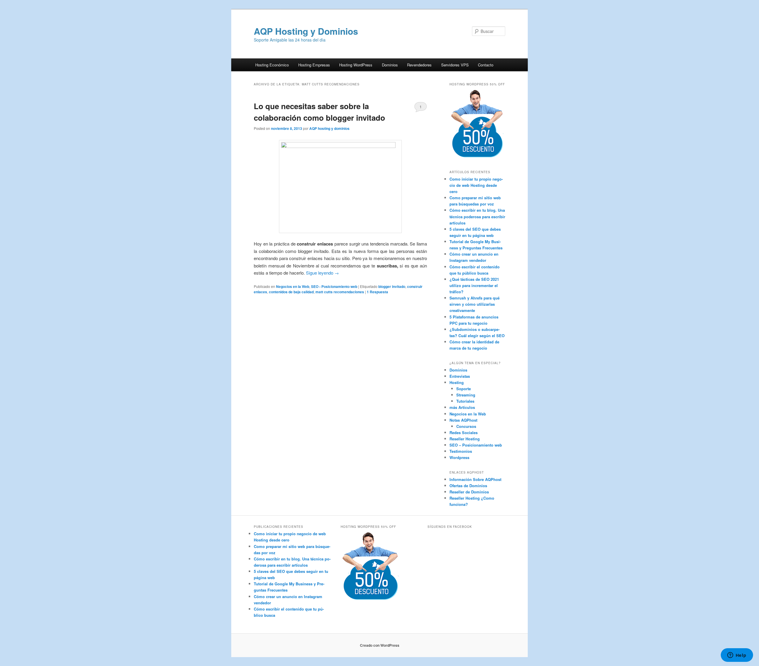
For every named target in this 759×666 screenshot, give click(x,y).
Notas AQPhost (463, 420)
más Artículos (462, 407)
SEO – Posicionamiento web (475, 445)
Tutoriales (465, 401)
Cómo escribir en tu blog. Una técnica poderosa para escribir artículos (477, 216)
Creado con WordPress (379, 645)
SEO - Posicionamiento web (334, 286)
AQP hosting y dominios (329, 128)
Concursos (466, 426)
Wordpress (459, 457)
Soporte (463, 388)
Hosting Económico (272, 65)
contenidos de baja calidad (291, 291)
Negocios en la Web (292, 286)
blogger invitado (391, 286)
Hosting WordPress (355, 65)
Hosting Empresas (314, 65)
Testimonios (460, 451)
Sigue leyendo (322, 273)
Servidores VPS (455, 65)
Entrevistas (459, 376)
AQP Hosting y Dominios (306, 31)
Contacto (485, 65)
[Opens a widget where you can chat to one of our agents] (736, 655)
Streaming (465, 395)
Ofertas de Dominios (468, 485)
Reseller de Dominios (469, 492)
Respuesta (377, 291)
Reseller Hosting (464, 439)
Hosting (456, 382)
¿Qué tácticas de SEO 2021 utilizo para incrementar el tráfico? (474, 285)
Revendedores (419, 65)
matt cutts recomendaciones (339, 291)
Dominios (390, 65)
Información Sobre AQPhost (475, 479)
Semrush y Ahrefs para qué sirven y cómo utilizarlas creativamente (474, 304)
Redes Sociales (463, 432)
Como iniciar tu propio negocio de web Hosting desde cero (476, 185)
